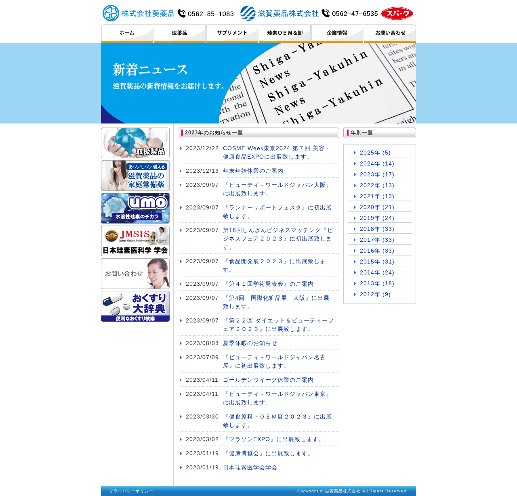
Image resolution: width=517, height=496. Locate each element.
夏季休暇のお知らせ (250, 343)
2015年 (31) (377, 261)
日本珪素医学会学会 (250, 467)
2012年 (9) (375, 294)
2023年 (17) (377, 174)
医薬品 (179, 33)
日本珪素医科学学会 (135, 241)
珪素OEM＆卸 (284, 33)
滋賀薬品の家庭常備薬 (135, 175)
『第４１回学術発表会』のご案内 (268, 283)
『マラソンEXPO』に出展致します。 (274, 439)
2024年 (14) (377, 163)
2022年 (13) (377, 185)
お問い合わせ (390, 33)
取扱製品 (135, 143)
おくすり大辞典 (135, 306)
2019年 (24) (377, 218)
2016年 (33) (377, 250)
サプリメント (232, 33)
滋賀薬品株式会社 (258, 13)
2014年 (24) (377, 272)
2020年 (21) (377, 207)
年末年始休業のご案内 (253, 170)
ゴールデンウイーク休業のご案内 (268, 380)
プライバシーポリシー (131, 491)
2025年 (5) (375, 152)
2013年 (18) (377, 283)
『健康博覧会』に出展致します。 (268, 453)
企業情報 (337, 33)
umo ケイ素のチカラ (135, 208)
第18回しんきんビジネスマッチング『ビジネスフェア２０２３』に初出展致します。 (278, 238)
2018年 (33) (377, 229)
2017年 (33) (377, 239)
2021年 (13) (377, 196)
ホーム (127, 33)
